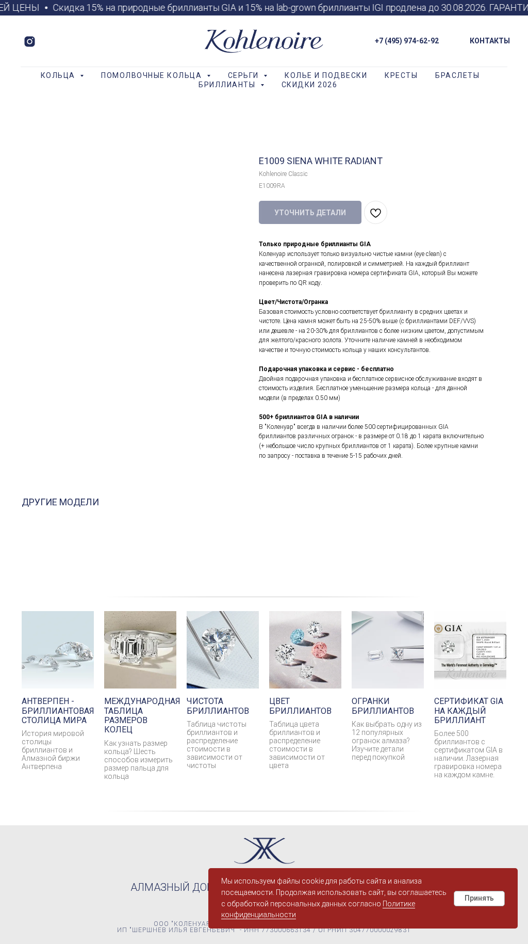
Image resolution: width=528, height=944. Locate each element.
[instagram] (29, 41)
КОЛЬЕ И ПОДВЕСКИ (326, 75)
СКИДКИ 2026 (310, 85)
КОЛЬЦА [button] (59, 75)
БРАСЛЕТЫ (457, 75)
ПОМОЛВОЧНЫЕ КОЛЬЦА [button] (152, 75)
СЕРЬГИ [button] (244, 75)
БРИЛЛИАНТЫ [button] (228, 85)
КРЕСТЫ (401, 75)
